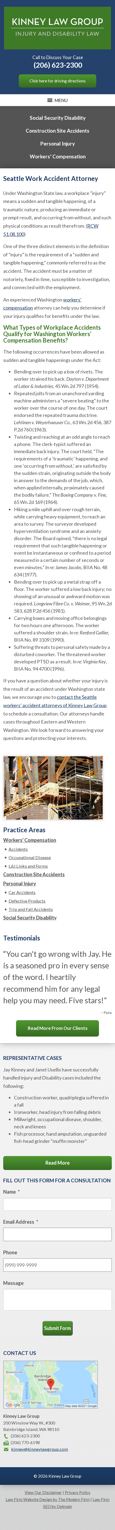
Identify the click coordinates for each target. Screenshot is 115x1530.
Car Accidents (22, 892)
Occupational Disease (30, 857)
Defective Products (27, 900)
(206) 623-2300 (58, 65)
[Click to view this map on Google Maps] (50, 1406)
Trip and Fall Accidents (31, 909)
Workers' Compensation (29, 840)
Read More (57, 1163)
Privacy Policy (77, 1492)
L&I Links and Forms (28, 865)
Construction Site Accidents (57, 131)
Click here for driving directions (57, 80)
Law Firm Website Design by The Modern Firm (48, 1499)
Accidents (18, 849)
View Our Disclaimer (43, 1492)
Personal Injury (57, 143)
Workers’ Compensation (58, 156)
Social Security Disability (58, 118)
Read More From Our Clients (57, 1028)
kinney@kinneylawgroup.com (39, 1449)
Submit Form (57, 1328)
